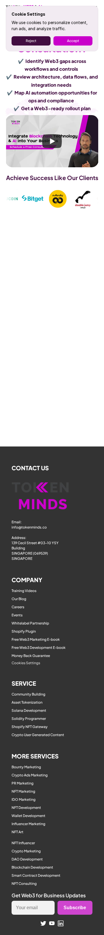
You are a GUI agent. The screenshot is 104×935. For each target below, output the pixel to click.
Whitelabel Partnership (30, 623)
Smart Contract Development (36, 875)
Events (17, 615)
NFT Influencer (23, 843)
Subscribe (75, 907)
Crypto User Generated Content (38, 735)
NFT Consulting (24, 883)
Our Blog (19, 599)
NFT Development (26, 807)
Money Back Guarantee (31, 655)
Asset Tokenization (27, 702)
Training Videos (24, 591)
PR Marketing (23, 783)
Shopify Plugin (24, 631)
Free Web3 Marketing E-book (36, 639)
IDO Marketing (24, 799)
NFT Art (17, 832)
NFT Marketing (23, 791)
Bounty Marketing (26, 767)
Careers (18, 607)
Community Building (28, 694)
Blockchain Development (32, 867)
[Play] (52, 141)
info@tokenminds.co (29, 527)
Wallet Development (28, 816)
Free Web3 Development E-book (39, 647)
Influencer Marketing (28, 824)
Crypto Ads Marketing (30, 775)
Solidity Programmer (29, 718)
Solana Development (29, 710)
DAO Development (27, 859)
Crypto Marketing (26, 851)
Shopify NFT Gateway (30, 727)
